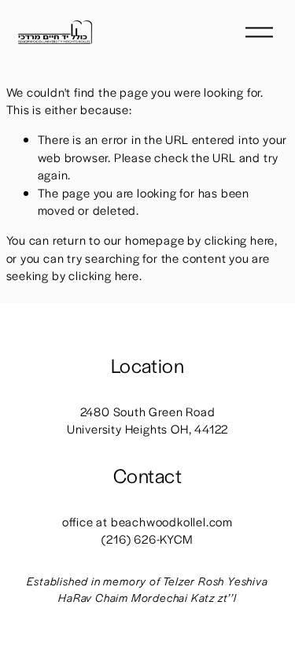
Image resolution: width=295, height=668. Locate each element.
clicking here (240, 239)
